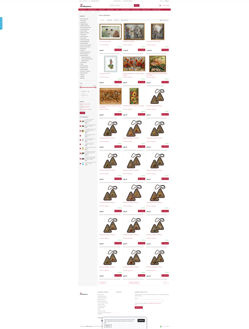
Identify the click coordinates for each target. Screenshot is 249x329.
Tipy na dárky (83, 20)
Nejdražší (116, 20)
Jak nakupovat (117, 1)
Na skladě (85, 91)
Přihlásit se (139, 307)
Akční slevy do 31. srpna (85, 104)
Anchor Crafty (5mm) (86, 57)
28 (168, 282)
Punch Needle (83, 62)
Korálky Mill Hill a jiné (84, 41)
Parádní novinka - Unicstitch (86, 109)
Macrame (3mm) (85, 60)
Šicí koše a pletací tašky (85, 52)
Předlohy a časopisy (84, 32)
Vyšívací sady (83, 22)
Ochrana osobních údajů (103, 302)
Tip (83, 96)
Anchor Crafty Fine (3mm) (87, 58)
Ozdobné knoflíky (84, 43)
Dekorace (82, 74)
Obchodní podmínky (128, 1)
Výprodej (82, 76)
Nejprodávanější (124, 20)
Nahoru (103, 282)
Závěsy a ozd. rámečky (85, 46)
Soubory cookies (101, 304)
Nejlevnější (109, 20)
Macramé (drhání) (84, 55)
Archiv (82, 112)
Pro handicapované (102, 306)
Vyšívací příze (83, 34)
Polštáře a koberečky (84, 25)
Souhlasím (141, 320)
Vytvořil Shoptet (165, 326)
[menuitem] (82, 10)
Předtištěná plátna (84, 24)
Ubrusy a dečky (83, 31)
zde (105, 322)
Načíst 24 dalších (134, 282)
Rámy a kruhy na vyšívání (85, 45)
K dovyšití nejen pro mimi (85, 27)
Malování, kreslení (84, 67)
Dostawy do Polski (101, 311)
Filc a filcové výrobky (84, 39)
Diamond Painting (84, 65)
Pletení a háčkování (84, 53)
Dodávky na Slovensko (102, 301)
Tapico (81, 64)
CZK (161, 1)
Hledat (136, 5)
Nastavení (107, 325)
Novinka (84, 95)
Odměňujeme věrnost (102, 297)
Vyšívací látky (83, 38)
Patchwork (82, 50)
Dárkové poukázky (84, 18)
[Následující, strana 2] (165, 283)
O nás (99, 309)
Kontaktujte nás (101, 307)
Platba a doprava (101, 299)
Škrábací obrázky (84, 69)
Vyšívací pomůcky (84, 36)
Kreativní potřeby (84, 72)
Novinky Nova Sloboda (84, 106)
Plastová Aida (83, 48)
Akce (84, 93)
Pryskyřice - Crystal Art (85, 71)
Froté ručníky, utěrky (84, 29)
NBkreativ (82, 78)
